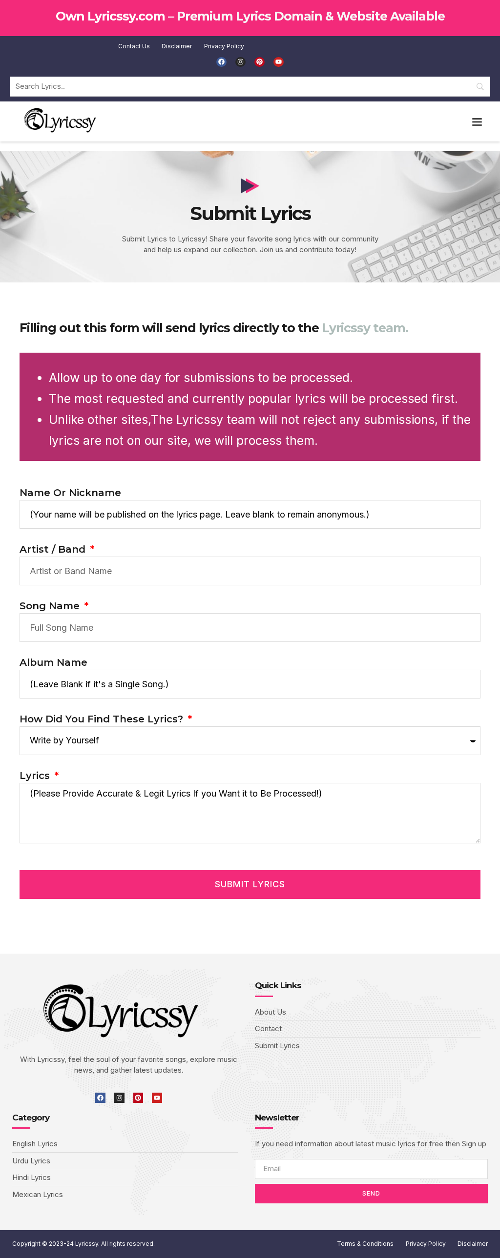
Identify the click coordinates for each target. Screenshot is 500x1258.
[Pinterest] (259, 62)
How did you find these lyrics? (103, 719)
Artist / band (54, 549)
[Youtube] (278, 62)
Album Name (53, 662)
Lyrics (36, 775)
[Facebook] (221, 62)
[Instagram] (240, 62)
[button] (477, 121)
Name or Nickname (70, 493)
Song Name (51, 606)
